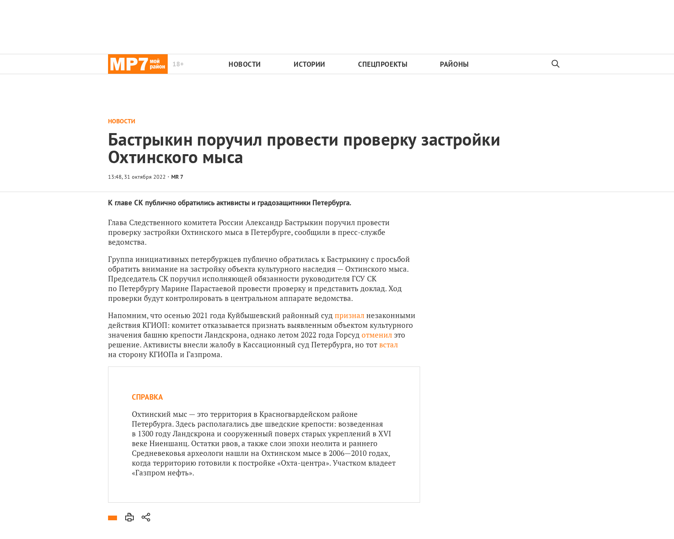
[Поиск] (555, 64)
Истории (309, 64)
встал (388, 344)
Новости (245, 64)
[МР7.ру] (138, 64)
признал (349, 315)
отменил (377, 335)
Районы (454, 64)
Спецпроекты (382, 64)
